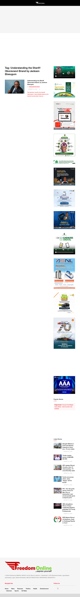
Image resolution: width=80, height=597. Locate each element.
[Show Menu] (6, 3)
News (13, 589)
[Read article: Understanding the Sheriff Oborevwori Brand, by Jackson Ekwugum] (14, 87)
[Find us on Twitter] (58, 588)
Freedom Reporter (34, 87)
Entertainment (44, 589)
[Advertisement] (40, 19)
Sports (17, 591)
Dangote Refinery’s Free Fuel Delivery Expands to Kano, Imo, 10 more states (68, 446)
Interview (9, 591)
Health (35, 589)
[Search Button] (74, 3)
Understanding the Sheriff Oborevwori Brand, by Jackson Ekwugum (37, 82)
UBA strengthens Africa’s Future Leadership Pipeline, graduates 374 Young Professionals (68, 507)
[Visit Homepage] (40, 3)
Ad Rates (24, 591)
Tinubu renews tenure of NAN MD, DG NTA (68, 457)
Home (6, 589)
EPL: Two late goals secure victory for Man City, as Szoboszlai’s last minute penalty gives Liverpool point (68, 493)
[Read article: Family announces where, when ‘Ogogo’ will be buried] (57, 479)
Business (20, 589)
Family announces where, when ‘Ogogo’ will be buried (68, 479)
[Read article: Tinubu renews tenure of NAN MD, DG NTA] (57, 457)
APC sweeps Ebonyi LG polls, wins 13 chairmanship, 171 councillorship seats (68, 468)
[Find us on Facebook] (54, 589)
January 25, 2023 (32, 89)
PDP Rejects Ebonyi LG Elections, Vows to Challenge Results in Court (68, 520)
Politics (28, 589)
